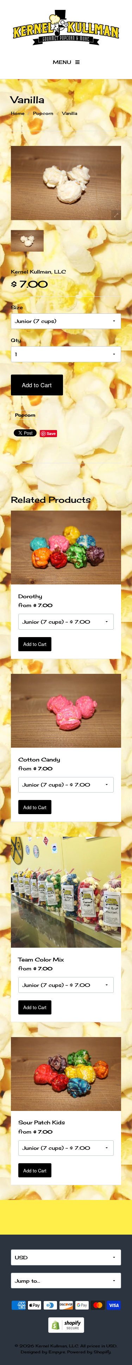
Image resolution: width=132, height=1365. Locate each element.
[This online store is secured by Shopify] (66, 1324)
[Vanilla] (27, 241)
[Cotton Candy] (66, 710)
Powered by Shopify (89, 1351)
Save (51, 433)
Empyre (57, 1351)
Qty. (16, 340)
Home (17, 113)
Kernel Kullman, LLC (38, 272)
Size (17, 307)
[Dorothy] (66, 547)
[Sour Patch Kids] (66, 1073)
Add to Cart (37, 385)
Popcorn (43, 113)
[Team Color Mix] (66, 892)
